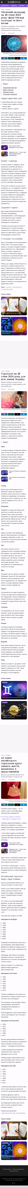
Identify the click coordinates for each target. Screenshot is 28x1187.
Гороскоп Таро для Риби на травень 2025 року (11, 716)
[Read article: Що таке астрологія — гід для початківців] (14, 326)
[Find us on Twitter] (14, 1183)
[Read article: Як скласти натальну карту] (14, 306)
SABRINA (14, 2)
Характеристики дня (10, 88)
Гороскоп (8, 371)
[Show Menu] (2, 2)
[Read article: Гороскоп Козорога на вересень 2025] (4, 472)
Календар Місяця (17, 287)
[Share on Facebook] (4, 58)
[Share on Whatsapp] (11, 58)
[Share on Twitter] (17, 58)
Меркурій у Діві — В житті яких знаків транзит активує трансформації (17, 154)
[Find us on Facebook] (12, 1183)
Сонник (21, 5)
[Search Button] (26, 2)
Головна (3, 9)
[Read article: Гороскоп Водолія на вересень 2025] (4, 479)
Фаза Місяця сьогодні (7, 289)
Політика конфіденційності (18, 1169)
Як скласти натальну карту (11, 313)
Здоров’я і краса (8, 92)
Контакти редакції (7, 1169)
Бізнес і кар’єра (8, 90)
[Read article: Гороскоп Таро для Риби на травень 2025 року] (14, 710)
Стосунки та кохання (10, 94)
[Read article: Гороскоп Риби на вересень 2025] (14, 690)
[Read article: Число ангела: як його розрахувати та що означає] (4, 147)
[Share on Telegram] (24, 58)
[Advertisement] (14, 355)
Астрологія (5, 5)
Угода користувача (14, 1171)
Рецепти (14, 5)
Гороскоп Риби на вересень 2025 (13, 697)
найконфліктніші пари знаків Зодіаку (13, 1113)
